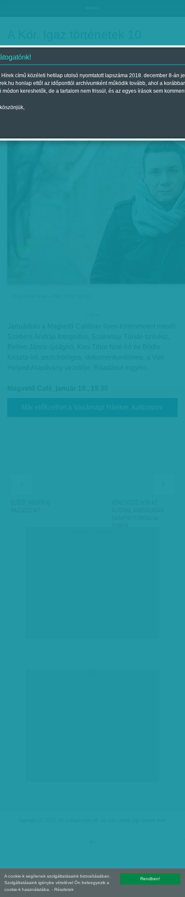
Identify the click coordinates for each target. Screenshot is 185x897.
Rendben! (150, 878)
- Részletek (63, 889)
